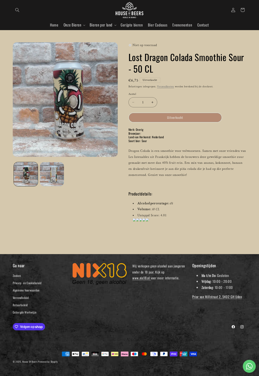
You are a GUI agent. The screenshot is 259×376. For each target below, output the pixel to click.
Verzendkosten (165, 86)
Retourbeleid (20, 305)
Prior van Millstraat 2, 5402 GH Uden (217, 296)
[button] (17, 10)
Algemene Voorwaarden (26, 290)
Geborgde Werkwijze (25, 312)
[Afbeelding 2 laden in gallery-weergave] (52, 174)
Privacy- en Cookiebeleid (27, 283)
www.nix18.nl (141, 277)
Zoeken (17, 275)
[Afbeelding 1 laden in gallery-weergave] (26, 174)
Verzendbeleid (21, 297)
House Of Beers (29, 361)
